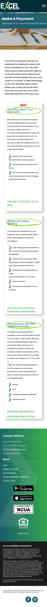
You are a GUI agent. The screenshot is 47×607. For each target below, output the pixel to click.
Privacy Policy (9, 480)
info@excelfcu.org (17, 449)
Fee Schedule (9, 472)
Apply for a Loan (10, 469)
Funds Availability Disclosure (16, 476)
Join (5, 465)
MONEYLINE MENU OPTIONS (21, 416)
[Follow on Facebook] (28, 599)
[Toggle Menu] (44, 6)
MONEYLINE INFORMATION (20, 411)
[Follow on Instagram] (35, 599)
